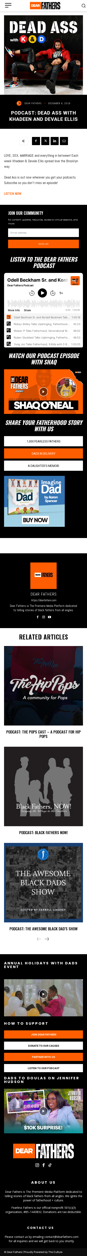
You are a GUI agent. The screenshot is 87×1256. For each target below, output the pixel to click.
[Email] (64, 141)
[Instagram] (43, 616)
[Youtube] (49, 616)
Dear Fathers (33, 103)
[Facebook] (36, 141)
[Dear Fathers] (20, 103)
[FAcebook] (43, 1165)
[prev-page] (39, 939)
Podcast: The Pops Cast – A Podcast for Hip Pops (43, 734)
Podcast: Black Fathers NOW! (43, 832)
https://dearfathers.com (43, 600)
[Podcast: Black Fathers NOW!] (43, 786)
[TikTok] (50, 1165)
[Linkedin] (55, 141)
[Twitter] (45, 141)
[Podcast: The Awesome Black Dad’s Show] (43, 882)
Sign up (43, 243)
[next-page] (47, 939)
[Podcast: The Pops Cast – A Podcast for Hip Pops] (43, 686)
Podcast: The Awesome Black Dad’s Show (44, 928)
